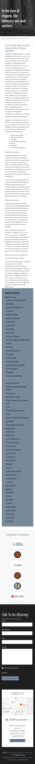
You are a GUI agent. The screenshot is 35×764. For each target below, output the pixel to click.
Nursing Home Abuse (10, 486)
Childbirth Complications (12, 314)
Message (4, 647)
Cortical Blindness (10, 322)
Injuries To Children (11, 510)
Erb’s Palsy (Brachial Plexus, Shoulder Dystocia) (18, 340)
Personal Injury (8, 489)
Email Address (6, 629)
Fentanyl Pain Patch (11, 453)
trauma (10, 98)
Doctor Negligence (11, 446)
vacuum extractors (13, 235)
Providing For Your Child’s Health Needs (16, 300)
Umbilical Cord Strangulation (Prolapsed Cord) (17, 418)
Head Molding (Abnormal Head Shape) (15, 365)
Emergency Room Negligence (13, 450)
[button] (33, 752)
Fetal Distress (9, 347)
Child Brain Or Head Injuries (13, 318)
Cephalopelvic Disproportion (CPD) (14, 307)
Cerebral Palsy (9, 311)
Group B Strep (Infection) (12, 361)
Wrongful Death (9, 521)
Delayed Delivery (10, 329)
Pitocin (8, 407)
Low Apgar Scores (10, 393)
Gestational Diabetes (11, 358)
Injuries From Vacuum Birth (13, 383)
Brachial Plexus (10, 304)
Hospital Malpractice (10, 428)
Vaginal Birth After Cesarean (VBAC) (15, 425)
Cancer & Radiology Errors (12, 439)
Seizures (8, 414)
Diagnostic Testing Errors (12, 442)
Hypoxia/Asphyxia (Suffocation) (14, 376)
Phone (3, 638)
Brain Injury (9, 496)
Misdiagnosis (9, 464)
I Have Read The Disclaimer (11, 668)
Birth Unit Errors (10, 435)
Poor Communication (11, 478)
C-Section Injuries (10, 325)
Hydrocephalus (9, 372)
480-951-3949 (9, 278)
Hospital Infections (10, 457)
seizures (7, 125)
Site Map (13, 757)
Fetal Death (9, 343)
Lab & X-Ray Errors (11, 460)
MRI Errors (9, 468)
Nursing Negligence (11, 475)
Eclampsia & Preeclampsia (12, 336)
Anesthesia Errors (10, 431)
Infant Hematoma (10, 379)
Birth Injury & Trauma (10, 297)
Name (3, 621)
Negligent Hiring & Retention (13, 471)
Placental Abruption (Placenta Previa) (15, 410)
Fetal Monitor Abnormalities (13, 351)
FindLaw (25, 759)
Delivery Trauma (10, 333)
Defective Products (11, 507)
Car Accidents (9, 499)
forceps (23, 68)
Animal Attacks (10, 492)
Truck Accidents (10, 517)
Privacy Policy (21, 757)
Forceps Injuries (10, 354)
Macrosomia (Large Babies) (13, 397)
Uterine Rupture (10, 421)
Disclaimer (4, 672)
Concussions (9, 503)
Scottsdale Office (17, 740)
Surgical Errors (10, 482)
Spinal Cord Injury (10, 514)
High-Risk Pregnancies (12, 369)
